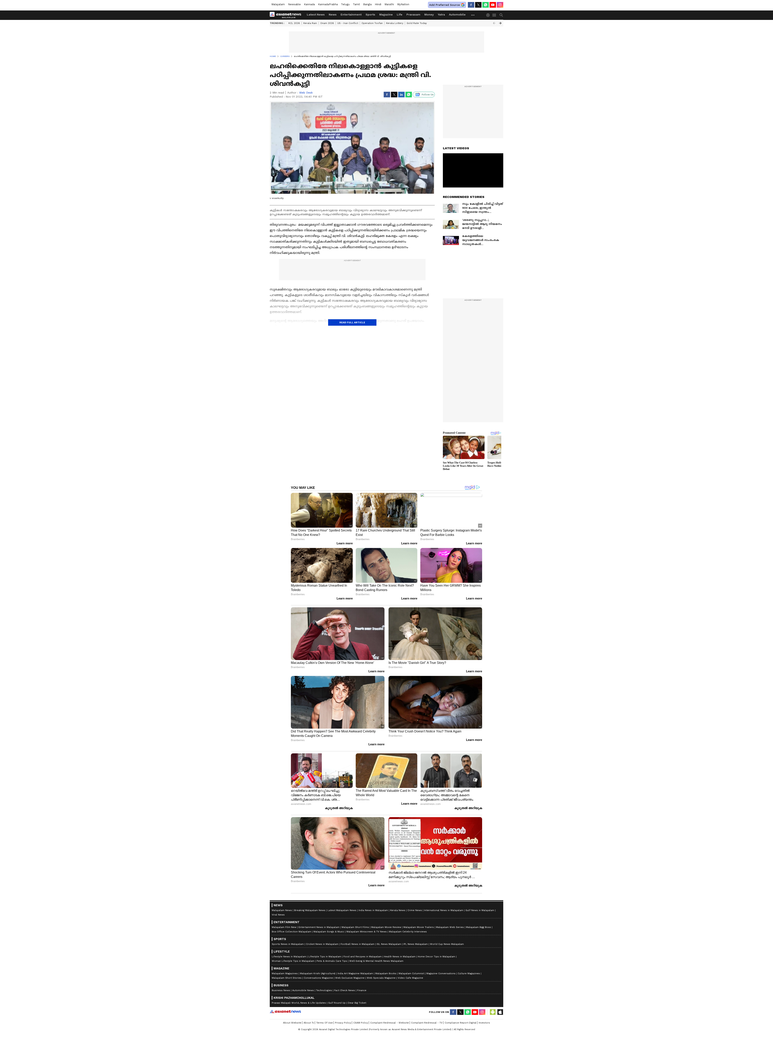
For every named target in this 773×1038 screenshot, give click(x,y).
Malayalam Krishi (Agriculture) (317, 973)
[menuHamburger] (494, 15)
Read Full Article (352, 322)
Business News (281, 990)
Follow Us (428, 94)
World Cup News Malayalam (447, 944)
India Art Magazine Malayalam (355, 973)
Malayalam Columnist (411, 973)
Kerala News (397, 910)
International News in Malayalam (443, 910)
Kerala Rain (310, 23)
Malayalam (278, 4)
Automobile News (303, 990)
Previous (494, 23)
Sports (370, 14)
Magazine (386, 14)
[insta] (500, 5)
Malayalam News (282, 910)
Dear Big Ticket (357, 1002)
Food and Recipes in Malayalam (362, 956)
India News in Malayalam (373, 910)
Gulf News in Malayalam (479, 910)
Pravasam (413, 14)
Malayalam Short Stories (287, 977)
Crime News (414, 910)
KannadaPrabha (328, 4)
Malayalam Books (385, 973)
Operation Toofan (372, 23)
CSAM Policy (360, 1022)
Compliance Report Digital (460, 1022)
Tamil (356, 4)
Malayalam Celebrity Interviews (408, 931)
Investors (484, 1022)
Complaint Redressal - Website (389, 1022)
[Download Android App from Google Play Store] (493, 1012)
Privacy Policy (343, 1022)
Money (429, 14)
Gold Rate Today (417, 23)
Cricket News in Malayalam (322, 944)
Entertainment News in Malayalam (319, 927)
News (333, 14)
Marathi (389, 4)
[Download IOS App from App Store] (500, 1012)
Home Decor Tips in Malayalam (436, 956)
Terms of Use (324, 1022)
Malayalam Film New (284, 927)
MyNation (403, 4)
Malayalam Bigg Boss (478, 927)
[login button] (489, 15)
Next (500, 23)
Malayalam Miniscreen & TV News (366, 931)
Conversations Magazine (318, 977)
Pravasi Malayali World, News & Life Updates (299, 1002)
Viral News (278, 914)
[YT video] (493, 5)
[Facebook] (471, 5)
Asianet (285, 1011)
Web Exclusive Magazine (350, 977)
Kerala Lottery (394, 23)
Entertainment (351, 14)
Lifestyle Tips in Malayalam (324, 956)
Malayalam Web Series (450, 927)
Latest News (316, 14)
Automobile (457, 14)
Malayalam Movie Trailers (418, 927)
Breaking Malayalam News (309, 910)
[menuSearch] (501, 15)
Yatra (441, 14)
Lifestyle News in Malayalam (289, 956)
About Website (292, 1022)
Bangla (367, 4)
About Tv (309, 1022)
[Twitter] (478, 5)
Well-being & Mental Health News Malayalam (376, 961)
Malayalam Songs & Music (328, 931)
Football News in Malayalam (357, 944)
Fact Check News (344, 990)
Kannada (309, 4)
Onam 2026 (327, 23)
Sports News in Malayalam (288, 944)
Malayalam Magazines (285, 973)
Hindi (378, 4)
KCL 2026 (294, 23)
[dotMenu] (473, 15)
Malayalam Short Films (355, 927)
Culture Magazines (469, 973)
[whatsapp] (485, 5)
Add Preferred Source (444, 4)
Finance (361, 990)
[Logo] (287, 15)
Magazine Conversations (441, 973)
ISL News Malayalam (389, 944)
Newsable (294, 4)
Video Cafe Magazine (410, 977)
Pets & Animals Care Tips (332, 961)
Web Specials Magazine (381, 977)
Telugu (345, 4)
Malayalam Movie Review (386, 927)
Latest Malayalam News (342, 910)
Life (399, 14)
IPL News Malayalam (415, 944)
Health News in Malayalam (399, 956)
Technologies (324, 990)
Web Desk (306, 92)
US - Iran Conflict (347, 23)
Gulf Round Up (337, 1002)
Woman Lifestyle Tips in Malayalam (293, 961)
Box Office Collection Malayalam (291, 931)
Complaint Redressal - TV (426, 1022)
